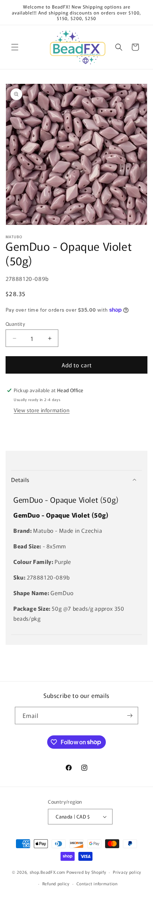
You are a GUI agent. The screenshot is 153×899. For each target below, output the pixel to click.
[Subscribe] (129, 715)
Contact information (97, 883)
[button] (15, 47)
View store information (41, 410)
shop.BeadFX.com (48, 872)
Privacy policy (127, 872)
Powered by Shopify (86, 872)
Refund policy (55, 883)
